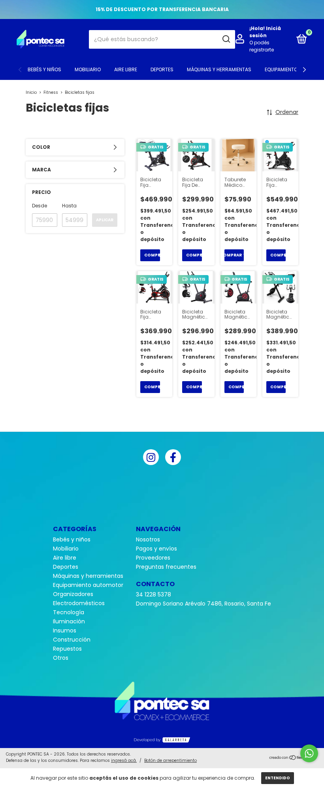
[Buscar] (225, 39)
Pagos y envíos (156, 549)
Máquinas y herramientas (219, 69)
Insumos (64, 630)
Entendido (277, 778)
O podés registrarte (261, 46)
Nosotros (148, 539)
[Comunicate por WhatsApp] (309, 753)
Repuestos (67, 649)
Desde (39, 205)
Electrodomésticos (79, 603)
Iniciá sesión (265, 32)
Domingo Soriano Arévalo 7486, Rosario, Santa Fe (203, 604)
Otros (60, 658)
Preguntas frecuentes (166, 567)
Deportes (162, 69)
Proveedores (153, 558)
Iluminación (69, 621)
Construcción (71, 640)
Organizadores (73, 594)
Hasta (69, 205)
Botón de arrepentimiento (170, 760)
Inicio (31, 92)
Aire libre (125, 69)
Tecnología (68, 612)
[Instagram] (151, 457)
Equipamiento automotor (88, 585)
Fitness (50, 92)
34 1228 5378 (153, 594)
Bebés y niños (44, 69)
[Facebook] (173, 457)
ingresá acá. (124, 760)
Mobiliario (88, 69)
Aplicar (104, 220)
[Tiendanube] (293, 758)
